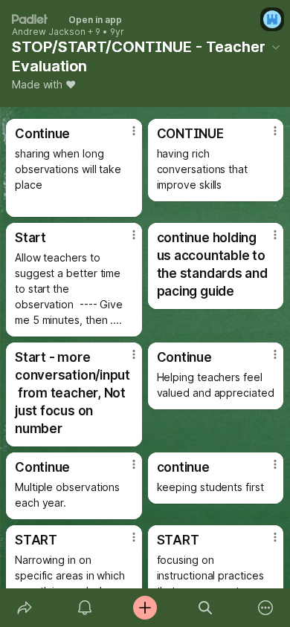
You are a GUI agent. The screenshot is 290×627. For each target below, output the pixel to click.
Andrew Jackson (49, 32)
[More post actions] (124, 136)
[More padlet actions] (266, 608)
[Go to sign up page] (272, 19)
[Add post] (144, 608)
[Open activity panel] (84, 608)
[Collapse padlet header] (275, 46)
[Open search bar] (205, 607)
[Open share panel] (24, 608)
